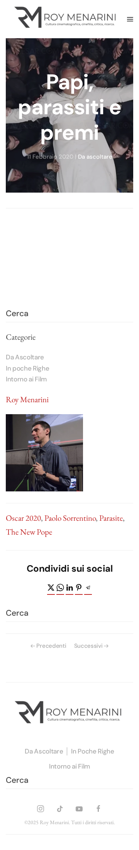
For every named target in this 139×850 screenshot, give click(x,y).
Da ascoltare (95, 157)
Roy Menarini (27, 399)
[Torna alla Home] (66, 19)
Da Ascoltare (25, 357)
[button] (130, 18)
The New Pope (29, 532)
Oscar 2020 (23, 518)
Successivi (88, 646)
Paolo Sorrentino (70, 518)
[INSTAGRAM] (40, 807)
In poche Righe (27, 368)
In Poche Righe (92, 751)
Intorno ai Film (26, 379)
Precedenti (51, 646)
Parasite (111, 518)
